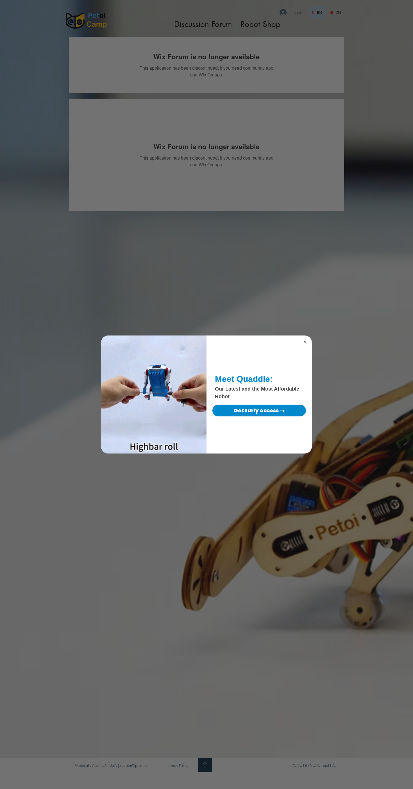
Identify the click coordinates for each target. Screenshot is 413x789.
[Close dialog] (305, 342)
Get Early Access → (259, 410)
